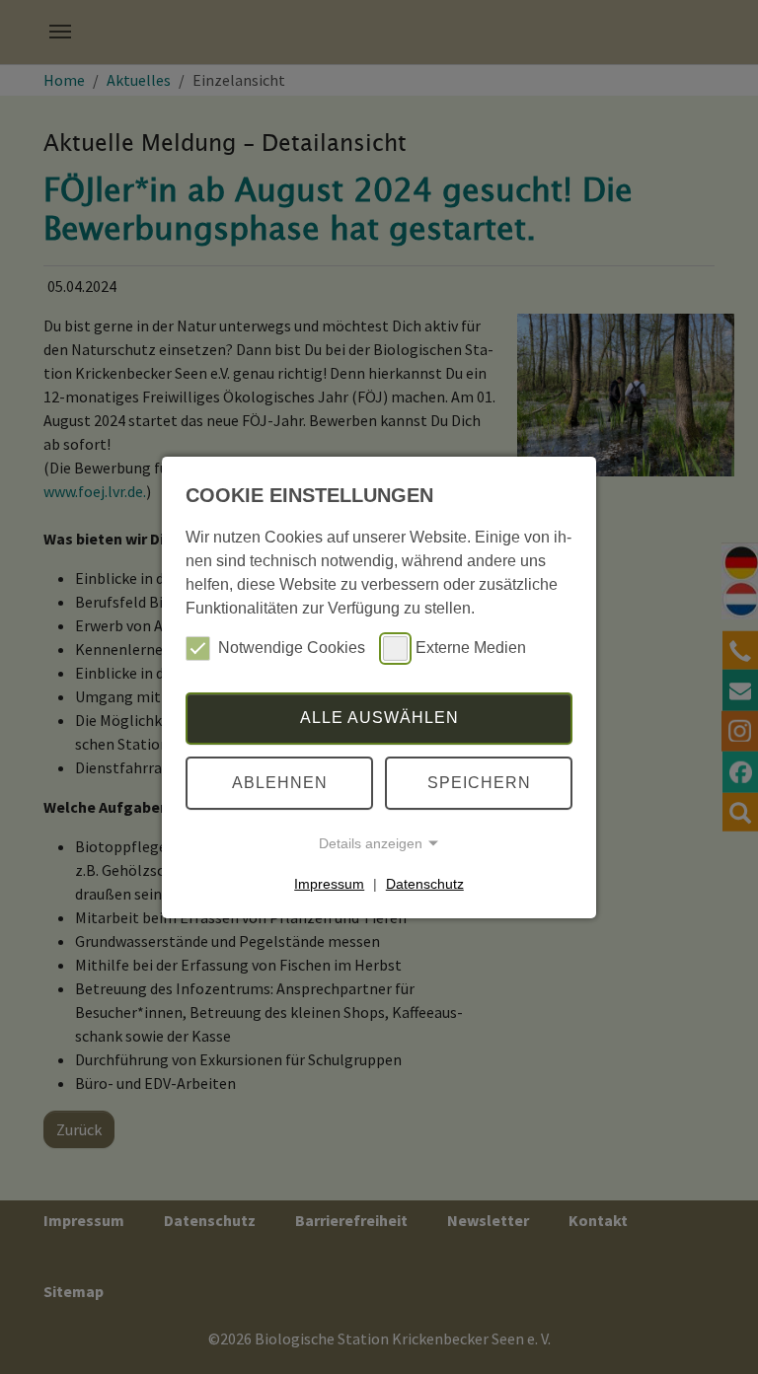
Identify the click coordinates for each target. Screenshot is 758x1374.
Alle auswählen (379, 717)
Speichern (479, 782)
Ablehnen (280, 782)
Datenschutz (425, 884)
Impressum (329, 884)
